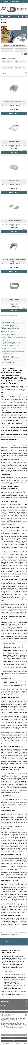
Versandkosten (24, 110)
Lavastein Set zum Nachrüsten (10, 348)
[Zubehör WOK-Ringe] (14, 286)
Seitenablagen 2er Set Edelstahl (14, 220)
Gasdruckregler (6, 336)
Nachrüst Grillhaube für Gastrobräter (14, 101)
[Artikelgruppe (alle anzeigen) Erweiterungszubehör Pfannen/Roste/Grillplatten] (21, 62)
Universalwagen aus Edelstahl (9, 334)
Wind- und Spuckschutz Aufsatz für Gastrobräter (14, 361)
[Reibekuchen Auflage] (14, 128)
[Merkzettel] (22, 17)
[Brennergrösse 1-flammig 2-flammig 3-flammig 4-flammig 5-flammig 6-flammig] (7, 67)
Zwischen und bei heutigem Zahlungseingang (16, 106)
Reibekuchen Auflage (14, 141)
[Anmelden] (19, 17)
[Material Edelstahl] (21, 67)
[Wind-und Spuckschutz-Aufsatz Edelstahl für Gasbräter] (14, 246)
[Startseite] (2, 19)
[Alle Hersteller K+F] (7, 62)
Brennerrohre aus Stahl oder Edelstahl (11, 342)
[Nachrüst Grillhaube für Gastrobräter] (14, 88)
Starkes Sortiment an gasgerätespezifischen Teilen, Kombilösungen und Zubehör (10, 327)
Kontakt (14, 4)
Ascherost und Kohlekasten (9, 340)
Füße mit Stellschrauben (8, 356)
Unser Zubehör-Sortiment (8, 331)
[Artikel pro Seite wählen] (21, 50)
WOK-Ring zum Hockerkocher (9, 362)
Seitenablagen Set (7, 354)
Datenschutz (22, 4)
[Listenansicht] (25, 54)
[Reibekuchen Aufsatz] (14, 167)
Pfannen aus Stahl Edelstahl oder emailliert (12, 343)
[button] (2, 16)
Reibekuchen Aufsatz (14, 180)
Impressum (5, 4)
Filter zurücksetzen (12, 58)
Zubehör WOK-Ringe (14, 299)
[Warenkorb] (26, 17)
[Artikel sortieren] (7, 50)
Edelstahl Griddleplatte (8, 333)
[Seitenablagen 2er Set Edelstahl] (14, 207)
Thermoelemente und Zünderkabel (11, 364)
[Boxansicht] (22, 54)
